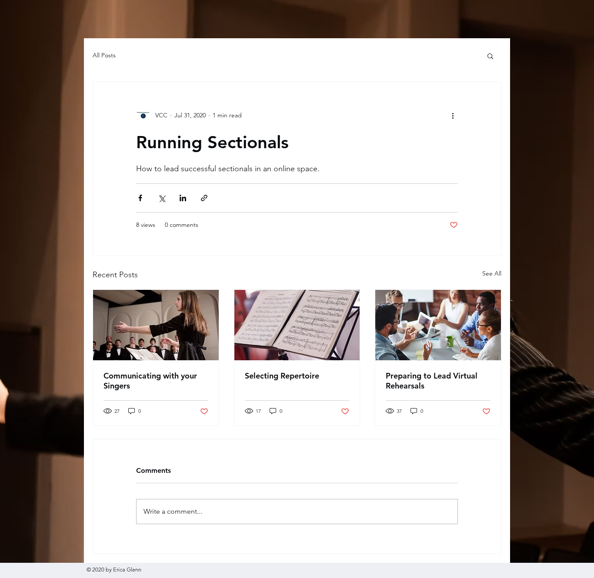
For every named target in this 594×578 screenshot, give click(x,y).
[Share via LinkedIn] (183, 198)
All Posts (104, 55)
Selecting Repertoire (282, 376)
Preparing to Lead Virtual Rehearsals (431, 381)
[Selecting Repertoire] (297, 325)
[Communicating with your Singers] (156, 325)
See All (491, 273)
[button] (490, 55)
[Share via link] (204, 198)
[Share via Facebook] (140, 198)
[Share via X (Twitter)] (161, 198)
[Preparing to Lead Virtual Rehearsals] (438, 325)
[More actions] (452, 115)
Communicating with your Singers (150, 381)
